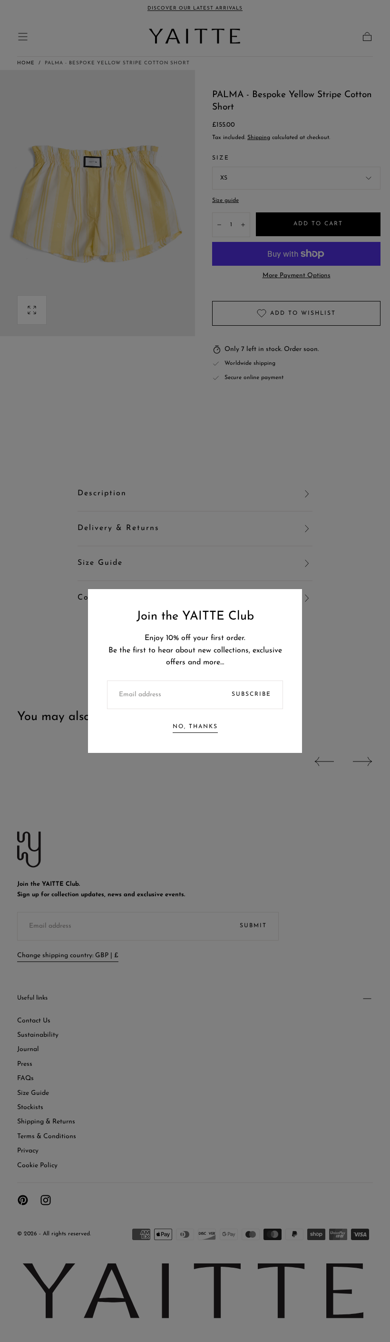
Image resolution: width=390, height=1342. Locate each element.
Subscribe (251, 694)
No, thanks (195, 727)
